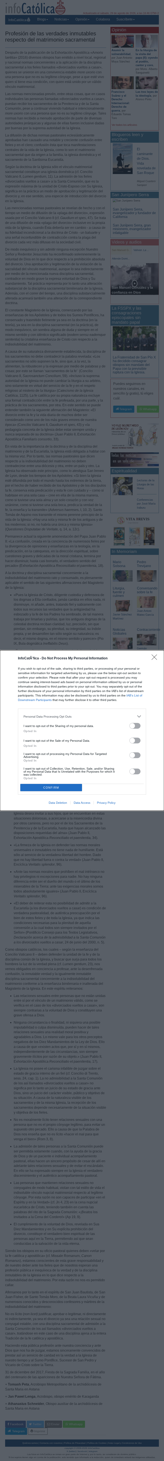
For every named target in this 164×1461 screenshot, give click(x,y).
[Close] (156, 658)
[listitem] (82, 716)
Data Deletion (58, 802)
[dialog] (82, 730)
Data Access (82, 802)
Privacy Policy (106, 802)
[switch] (135, 726)
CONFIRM (51, 787)
